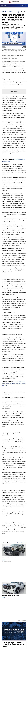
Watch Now (24, 1)
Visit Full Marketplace (21, 542)
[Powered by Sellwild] (24, 620)
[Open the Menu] (2, 1)
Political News (7, 11)
